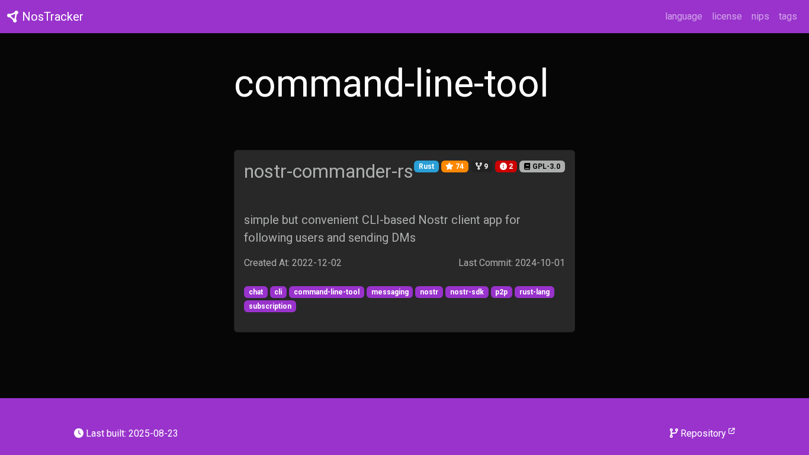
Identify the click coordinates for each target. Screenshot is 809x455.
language (683, 16)
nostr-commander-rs (328, 171)
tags (788, 16)
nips (760, 16)
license (727, 16)
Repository (703, 433)
